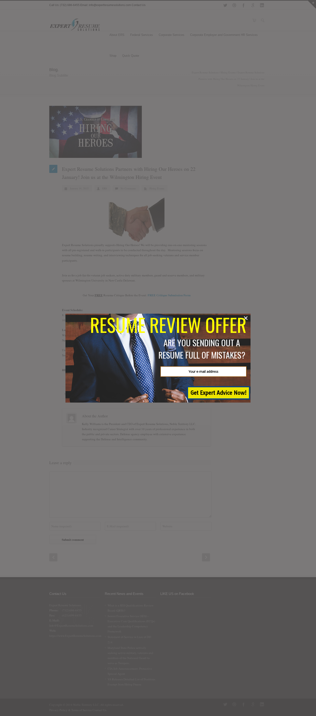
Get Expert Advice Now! (219, 393)
